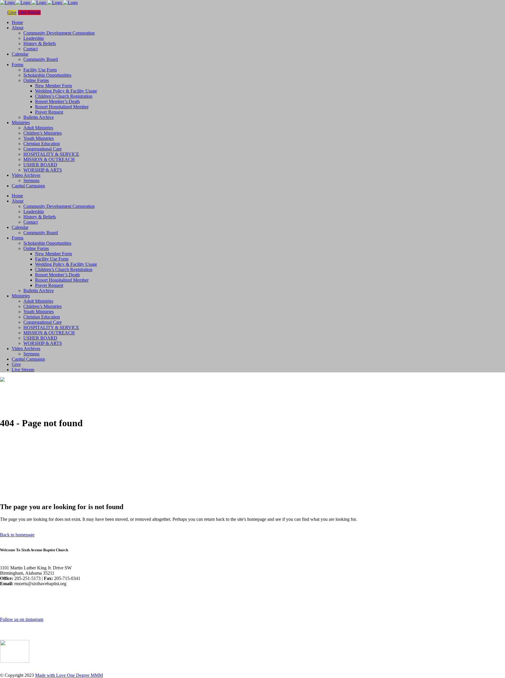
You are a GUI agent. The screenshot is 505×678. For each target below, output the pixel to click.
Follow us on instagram (21, 619)
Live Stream (29, 12)
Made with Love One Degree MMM (69, 675)
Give (11, 12)
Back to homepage (17, 534)
